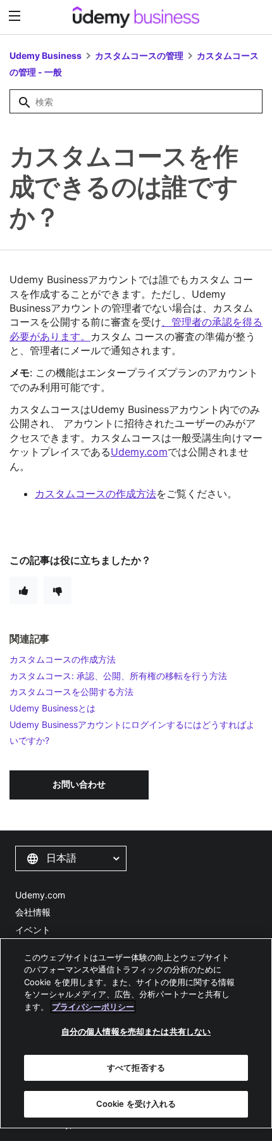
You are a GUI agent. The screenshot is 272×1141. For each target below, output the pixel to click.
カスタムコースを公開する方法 (71, 691)
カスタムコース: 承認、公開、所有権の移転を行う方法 (118, 675)
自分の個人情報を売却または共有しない (136, 1031)
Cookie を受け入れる (136, 1104)
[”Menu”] (16, 16)
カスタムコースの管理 (139, 55)
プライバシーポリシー (93, 1007)
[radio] (23, 590)
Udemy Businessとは (52, 708)
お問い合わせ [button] (79, 784)
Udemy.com (40, 894)
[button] (71, 858)
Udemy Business (45, 55)
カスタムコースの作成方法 (95, 493)
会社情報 (33, 912)
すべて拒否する (136, 1067)
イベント (33, 929)
